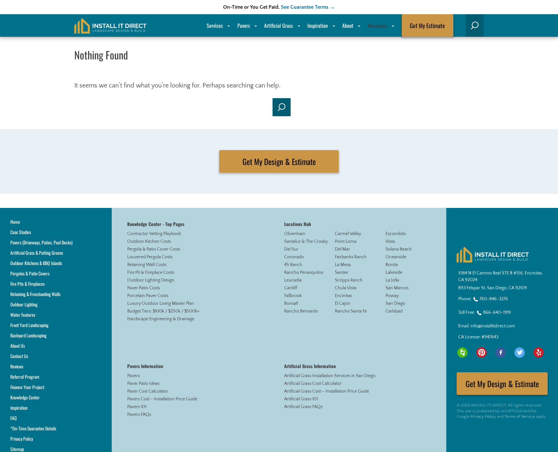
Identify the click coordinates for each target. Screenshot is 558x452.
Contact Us (19, 356)
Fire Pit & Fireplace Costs (150, 272)
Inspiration (317, 25)
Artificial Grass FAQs (303, 406)
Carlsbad (394, 311)
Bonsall (291, 303)
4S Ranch (293, 264)
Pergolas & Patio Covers (29, 273)
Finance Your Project (27, 387)
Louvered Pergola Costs (149, 257)
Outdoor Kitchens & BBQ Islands (36, 263)
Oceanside (396, 257)
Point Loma (345, 241)
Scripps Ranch (349, 280)
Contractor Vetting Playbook (154, 233)
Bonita (392, 264)
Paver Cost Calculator (147, 391)
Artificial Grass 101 (301, 399)
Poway (392, 295)
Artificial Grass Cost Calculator (313, 383)
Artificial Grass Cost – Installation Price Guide (326, 391)
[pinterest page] (481, 352)
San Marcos (397, 288)
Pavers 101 (136, 406)
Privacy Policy (21, 438)
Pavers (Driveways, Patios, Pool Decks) (41, 242)
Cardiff (290, 288)
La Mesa (343, 264)
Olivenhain (294, 233)
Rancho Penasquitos (303, 272)
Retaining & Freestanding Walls (35, 294)
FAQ (13, 418)
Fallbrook (293, 295)
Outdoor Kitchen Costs (149, 241)
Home (15, 221)
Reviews (16, 366)
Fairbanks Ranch (351, 257)
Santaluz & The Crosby (306, 241)
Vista (390, 241)
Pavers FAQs (139, 414)
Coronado (294, 257)
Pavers (133, 375)
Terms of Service (519, 416)
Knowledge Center (25, 397)
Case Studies (20, 232)
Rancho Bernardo (301, 311)
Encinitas (343, 295)
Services (215, 25)
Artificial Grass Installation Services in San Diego (330, 375)
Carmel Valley (348, 233)
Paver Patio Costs (143, 288)
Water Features (22, 314)
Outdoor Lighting (23, 304)
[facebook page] (500, 352)
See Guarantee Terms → (308, 7)
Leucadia (293, 280)
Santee (341, 272)
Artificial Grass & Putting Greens (36, 252)
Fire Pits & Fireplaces (27, 283)
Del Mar (342, 249)
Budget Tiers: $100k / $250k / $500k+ (163, 311)
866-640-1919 (497, 312)
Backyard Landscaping (28, 335)
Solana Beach (399, 249)
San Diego (395, 303)
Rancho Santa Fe (351, 311)
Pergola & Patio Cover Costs (153, 249)
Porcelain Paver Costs (147, 295)
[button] (475, 25)
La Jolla (392, 280)
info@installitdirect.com (492, 326)
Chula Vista (345, 288)
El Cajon (342, 303)
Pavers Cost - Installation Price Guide (162, 399)
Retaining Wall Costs (146, 264)
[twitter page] (519, 352)
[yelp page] (538, 352)
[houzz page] (462, 352)
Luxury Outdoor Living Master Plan (160, 303)
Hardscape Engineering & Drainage (160, 319)
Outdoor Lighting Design (150, 280)
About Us (17, 345)
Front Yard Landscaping (29, 325)
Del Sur (291, 249)
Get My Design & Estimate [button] (279, 161)
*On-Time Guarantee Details (33, 428)
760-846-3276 (494, 299)
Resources (377, 25)
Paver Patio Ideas (143, 383)
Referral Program (24, 376)
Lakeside (394, 272)
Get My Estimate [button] (427, 25)
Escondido (396, 233)
